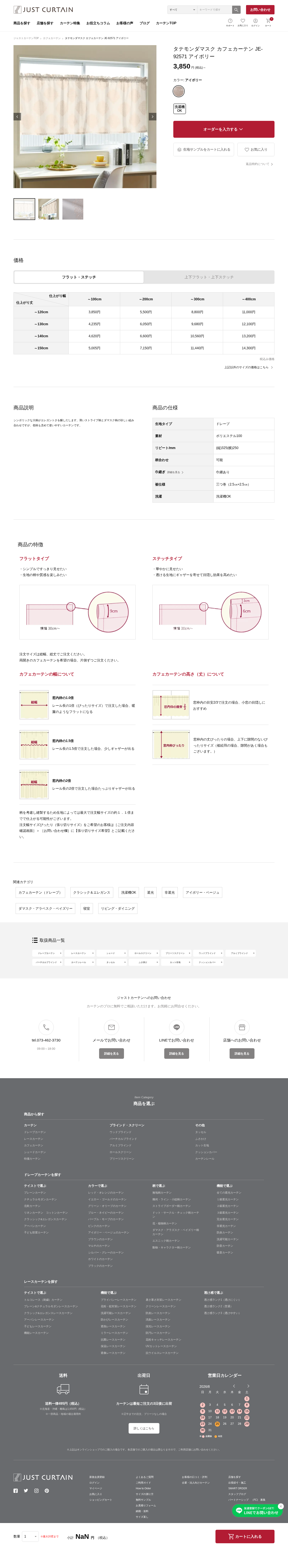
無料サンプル (143, 1499)
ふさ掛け (143, 962)
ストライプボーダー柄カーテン (171, 1205)
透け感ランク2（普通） (218, 1306)
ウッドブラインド (207, 953)
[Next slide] (248, 1386)
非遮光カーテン (226, 1226)
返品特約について (257, 164)
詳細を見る (173, 472)
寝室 (86, 908)
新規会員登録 (97, 1477)
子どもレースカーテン (37, 1326)
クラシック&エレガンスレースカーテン (48, 1313)
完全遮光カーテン (228, 1219)
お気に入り (243, 25)
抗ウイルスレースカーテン (162, 1352)
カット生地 (175, 962)
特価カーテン (32, 1158)
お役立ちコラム (98, 23)
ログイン (255, 25)
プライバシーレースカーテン (118, 1299)
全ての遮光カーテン (229, 1192)
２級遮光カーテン (228, 1205)
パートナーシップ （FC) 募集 (246, 1499)
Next (152, 116)
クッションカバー (207, 962)
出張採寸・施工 (237, 1482)
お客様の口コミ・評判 (194, 1477)
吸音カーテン (225, 1252)
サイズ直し (142, 1516)
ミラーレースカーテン (114, 1332)
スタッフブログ (237, 1494)
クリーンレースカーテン (161, 1306)
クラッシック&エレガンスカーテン (45, 1219)
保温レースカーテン (113, 1346)
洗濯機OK (180, 108)
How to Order (143, 1488)
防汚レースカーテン (158, 1332)
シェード (110, 953)
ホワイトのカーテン (100, 1259)
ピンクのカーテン (99, 1226)
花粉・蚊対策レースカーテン (118, 1306)
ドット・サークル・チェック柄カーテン (175, 1214)
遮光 (150, 892)
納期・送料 (142, 1511)
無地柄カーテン (162, 1192)
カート (268, 22)
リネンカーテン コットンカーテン (46, 1212)
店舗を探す (45, 23)
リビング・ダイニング (118, 908)
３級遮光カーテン (228, 1212)
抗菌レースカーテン (113, 1339)
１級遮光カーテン (228, 1199)
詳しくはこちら (144, 1428)
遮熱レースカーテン (113, 1326)
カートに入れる (248, 1536)
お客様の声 (124, 23)
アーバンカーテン (35, 1226)
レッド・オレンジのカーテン (106, 1192)
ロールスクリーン (143, 953)
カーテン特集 (70, 23)
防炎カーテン (225, 1232)
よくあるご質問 (144, 1477)
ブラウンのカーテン (100, 1239)
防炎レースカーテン (158, 1313)
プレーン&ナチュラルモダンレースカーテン (51, 1306)
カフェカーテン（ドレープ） (40, 892)
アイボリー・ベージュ (202, 892)
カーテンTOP (166, 23)
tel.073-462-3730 (46, 1040)
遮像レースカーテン (113, 1352)
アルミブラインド (239, 953)
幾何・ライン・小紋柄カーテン (171, 1199)
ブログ (145, 23)
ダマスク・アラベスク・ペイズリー (46, 908)
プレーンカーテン (35, 1192)
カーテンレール (78, 962)
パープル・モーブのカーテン (106, 1219)
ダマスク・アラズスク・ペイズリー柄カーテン (175, 1232)
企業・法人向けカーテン (196, 1482)
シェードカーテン (35, 1152)
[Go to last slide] (244, 1386)
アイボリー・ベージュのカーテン (108, 1232)
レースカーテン (78, 953)
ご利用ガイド (143, 1482)
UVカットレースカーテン (161, 1346)
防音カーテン (225, 1245)
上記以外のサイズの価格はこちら (246, 367)
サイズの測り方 (144, 1494)
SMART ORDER (237, 1488)
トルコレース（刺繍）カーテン (43, 1299)
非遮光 (170, 892)
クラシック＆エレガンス (91, 892)
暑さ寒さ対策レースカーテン (163, 1299)
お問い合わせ (260, 9)
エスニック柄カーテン (166, 1240)
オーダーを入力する (220, 129)
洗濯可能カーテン (228, 1239)
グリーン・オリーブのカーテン (107, 1205)
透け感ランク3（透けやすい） (222, 1313)
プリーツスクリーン (175, 953)
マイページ (95, 1488)
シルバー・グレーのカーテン (106, 1252)
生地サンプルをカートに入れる (206, 149)
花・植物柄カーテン (164, 1223)
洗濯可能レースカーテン (116, 1313)
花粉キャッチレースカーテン (163, 1339)
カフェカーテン (52, 38)
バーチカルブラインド (46, 962)
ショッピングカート (100, 1499)
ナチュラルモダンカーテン (40, 1199)
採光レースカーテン (158, 1326)
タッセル (110, 962)
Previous (17, 116)
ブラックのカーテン (100, 1265)
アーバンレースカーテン (39, 1319)
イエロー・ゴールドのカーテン (107, 1199)
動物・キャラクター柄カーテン (171, 1247)
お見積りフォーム (146, 1505)
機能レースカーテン (36, 1332)
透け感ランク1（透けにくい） (222, 1299)
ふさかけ (200, 1138)
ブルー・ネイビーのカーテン (106, 1212)
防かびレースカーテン (114, 1319)
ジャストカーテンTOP (26, 38)
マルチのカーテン (99, 1245)
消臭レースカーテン (158, 1319)
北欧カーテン (32, 1205)
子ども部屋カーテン (36, 1232)
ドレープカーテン (46, 953)
